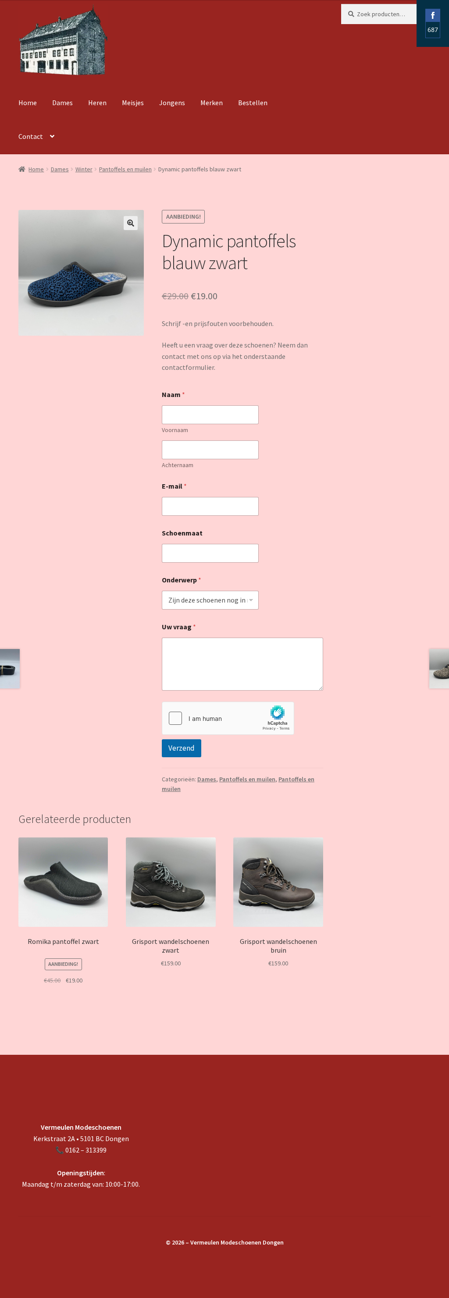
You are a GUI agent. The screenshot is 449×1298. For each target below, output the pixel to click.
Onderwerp (181, 580)
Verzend (181, 748)
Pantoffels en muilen (125, 169)
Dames (62, 102)
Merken (211, 102)
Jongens (172, 102)
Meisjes (133, 102)
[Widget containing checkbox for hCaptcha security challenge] (228, 718)
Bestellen (252, 102)
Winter (84, 169)
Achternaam (177, 465)
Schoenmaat (182, 533)
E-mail (174, 486)
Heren (97, 102)
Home (27, 102)
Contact (30, 136)
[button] (131, 223)
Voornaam (175, 430)
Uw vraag (179, 627)
